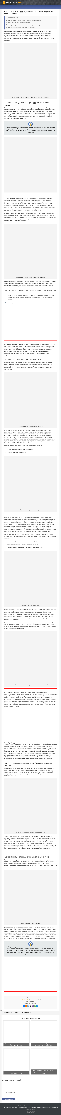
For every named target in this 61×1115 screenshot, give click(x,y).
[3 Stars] (24, 999)
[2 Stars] (23, 999)
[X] (30, 1006)
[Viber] (33, 1006)
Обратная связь (30, 1111)
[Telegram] (28, 1006)
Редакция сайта (30, 1109)
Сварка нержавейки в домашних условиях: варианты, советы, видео (16, 1044)
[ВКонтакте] (24, 1006)
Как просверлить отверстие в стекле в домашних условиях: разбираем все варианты (43, 1072)
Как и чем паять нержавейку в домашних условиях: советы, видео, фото (44, 1044)
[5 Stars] (28, 999)
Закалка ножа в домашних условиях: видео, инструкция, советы (16, 1072)
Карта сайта (30, 1112)
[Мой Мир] (37, 1006)
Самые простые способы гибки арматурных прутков (21, 27)
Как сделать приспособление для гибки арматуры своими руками (25, 25)
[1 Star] (21, 999)
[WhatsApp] (35, 1006)
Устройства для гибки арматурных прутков (19, 22)
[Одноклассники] (26, 1006)
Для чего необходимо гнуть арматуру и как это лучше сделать (24, 20)
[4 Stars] (26, 999)
